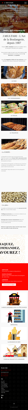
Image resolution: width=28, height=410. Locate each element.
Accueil (3, 381)
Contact (3, 389)
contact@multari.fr (7, 370)
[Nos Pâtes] (14, 197)
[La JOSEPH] (14, 144)
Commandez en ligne (9, 284)
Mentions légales (5, 391)
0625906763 (5, 375)
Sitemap (3, 392)
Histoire (3, 382)
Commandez (4, 385)
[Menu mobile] (25, 3)
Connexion (2, 397)
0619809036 (5, 373)
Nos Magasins (4, 383)
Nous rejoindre (4, 386)
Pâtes (2, 388)
